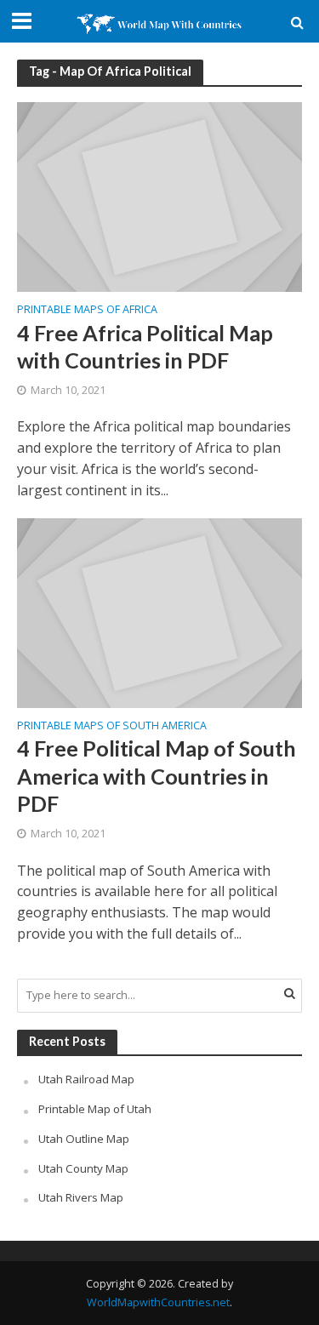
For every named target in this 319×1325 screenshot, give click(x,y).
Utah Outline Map (83, 1138)
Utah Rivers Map (80, 1197)
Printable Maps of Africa (87, 311)
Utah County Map (83, 1168)
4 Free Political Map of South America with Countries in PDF (156, 775)
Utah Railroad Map (86, 1079)
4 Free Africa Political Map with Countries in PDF (145, 346)
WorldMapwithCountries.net (158, 1302)
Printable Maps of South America (112, 727)
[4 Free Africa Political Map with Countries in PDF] (159, 195)
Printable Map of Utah (94, 1109)
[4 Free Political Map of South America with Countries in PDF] (159, 611)
